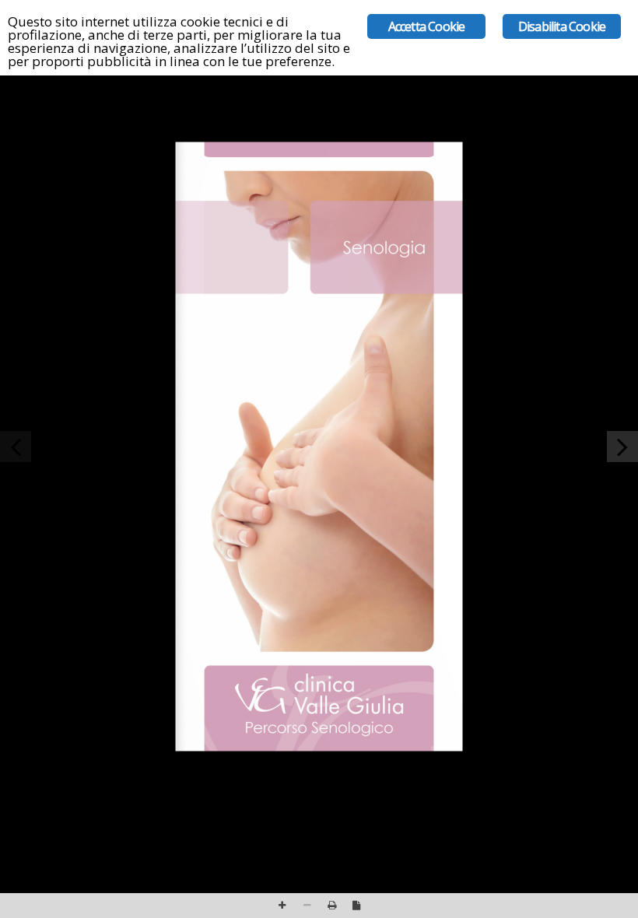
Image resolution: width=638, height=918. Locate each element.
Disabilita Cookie (561, 26)
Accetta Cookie (426, 26)
